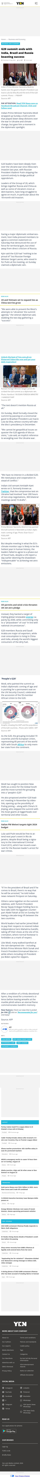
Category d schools (9, 1046)
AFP (21, 60)
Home (3, 39)
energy (29, 616)
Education (5, 1154)
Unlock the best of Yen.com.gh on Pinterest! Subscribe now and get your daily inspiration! (18, 359)
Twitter (5, 491)
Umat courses (22, 1043)
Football (4, 1132)
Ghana (4, 1165)
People (4, 1175)
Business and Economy (17, 39)
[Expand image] (38, 66)
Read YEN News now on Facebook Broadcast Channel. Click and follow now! (19, 105)
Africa (21, 744)
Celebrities (5, 1231)
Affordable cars (8, 1043)
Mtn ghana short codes (22, 1039)
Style (3, 1277)
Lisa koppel (6, 1039)
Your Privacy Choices (22, 1476)
